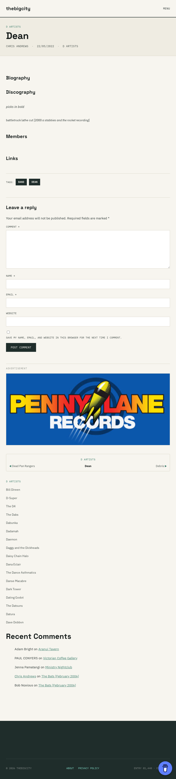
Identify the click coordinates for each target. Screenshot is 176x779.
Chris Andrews (25, 676)
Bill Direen (13, 490)
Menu (166, 8)
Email (11, 294)
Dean (35, 181)
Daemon (11, 539)
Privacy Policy (88, 768)
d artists (70, 46)
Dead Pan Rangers (22, 466)
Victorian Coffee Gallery (60, 658)
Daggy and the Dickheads (22, 548)
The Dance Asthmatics (21, 572)
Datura (10, 614)
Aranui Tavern (48, 649)
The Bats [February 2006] (60, 676)
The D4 (10, 506)
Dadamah (12, 531)
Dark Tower (13, 589)
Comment (13, 226)
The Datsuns (14, 606)
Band (21, 181)
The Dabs (12, 515)
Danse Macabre (16, 581)
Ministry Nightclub (58, 667)
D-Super (11, 498)
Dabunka (12, 523)
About (70, 768)
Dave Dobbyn (15, 622)
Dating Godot (15, 597)
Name (10, 275)
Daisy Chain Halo (17, 556)
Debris (161, 466)
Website (11, 313)
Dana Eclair (13, 564)
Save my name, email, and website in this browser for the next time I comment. (64, 337)
